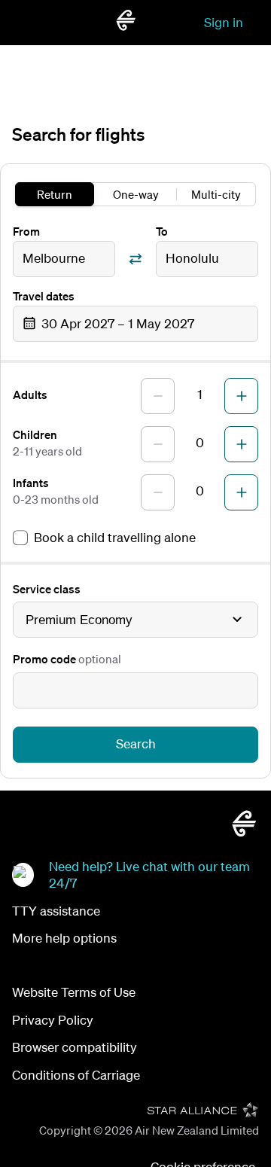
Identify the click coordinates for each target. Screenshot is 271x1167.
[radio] (54, 194)
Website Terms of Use (74, 992)
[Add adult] (241, 396)
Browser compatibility (74, 1047)
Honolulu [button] (192, 258)
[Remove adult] (158, 396)
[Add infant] (241, 492)
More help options (64, 938)
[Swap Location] (135, 259)
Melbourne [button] (54, 258)
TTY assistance (56, 911)
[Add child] (241, 444)
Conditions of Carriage (76, 1075)
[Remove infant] (158, 492)
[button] (135, 324)
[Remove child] (158, 444)
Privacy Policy (52, 1020)
